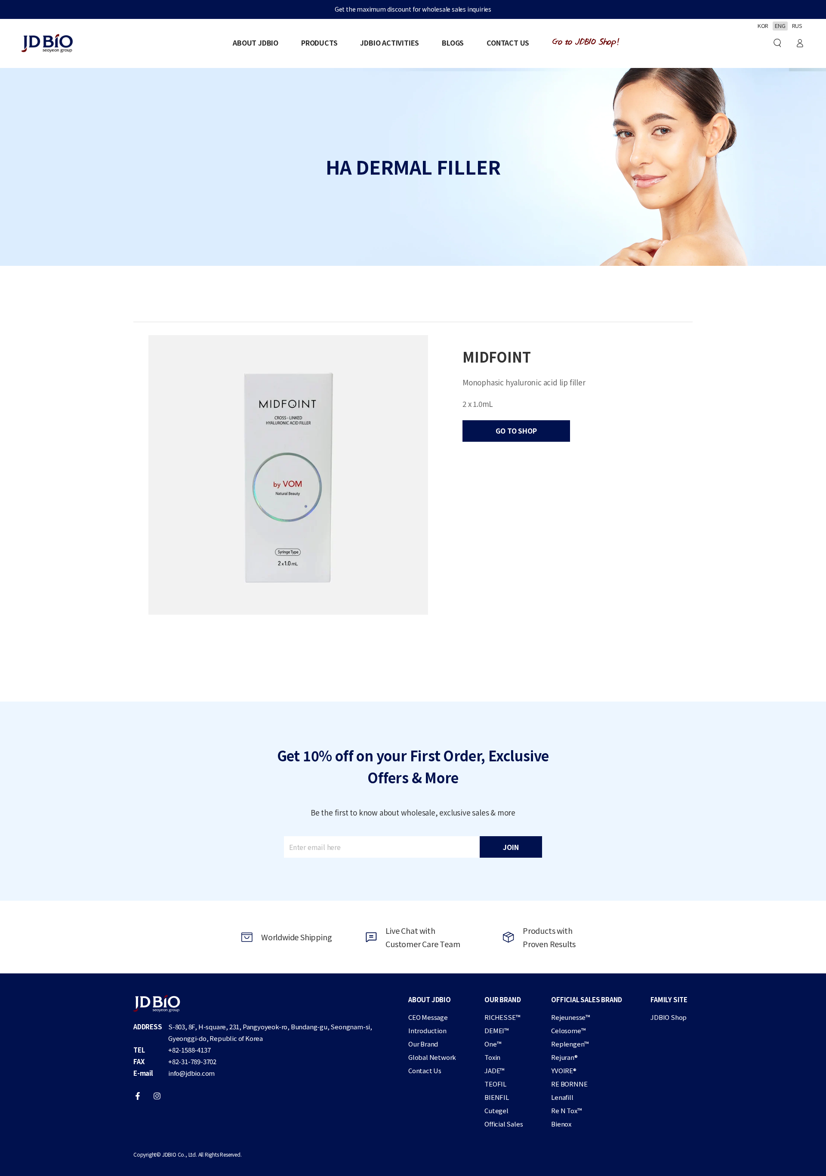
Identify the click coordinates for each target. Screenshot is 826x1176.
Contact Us (424, 1070)
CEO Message (428, 1017)
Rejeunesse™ (570, 1017)
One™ (492, 1043)
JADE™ (494, 1070)
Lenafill (562, 1097)
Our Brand (423, 1043)
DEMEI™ (496, 1030)
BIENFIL (496, 1097)
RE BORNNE (569, 1083)
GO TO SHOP (516, 430)
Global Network (432, 1057)
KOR (763, 26)
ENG (780, 26)
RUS (797, 26)
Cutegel (496, 1110)
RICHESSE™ (502, 1017)
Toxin (492, 1057)
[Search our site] (777, 43)
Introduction (427, 1030)
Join (510, 847)
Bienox (561, 1123)
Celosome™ (568, 1030)
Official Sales (503, 1123)
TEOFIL (495, 1083)
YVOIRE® (563, 1070)
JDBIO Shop (668, 1017)
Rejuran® (564, 1057)
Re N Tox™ (566, 1110)
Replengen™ (570, 1043)
